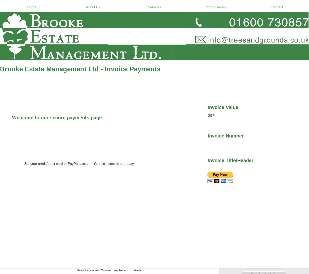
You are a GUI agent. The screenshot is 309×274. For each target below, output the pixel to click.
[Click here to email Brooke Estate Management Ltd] (154, 36)
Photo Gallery (215, 7)
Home (31, 7)
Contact (277, 7)
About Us (93, 7)
